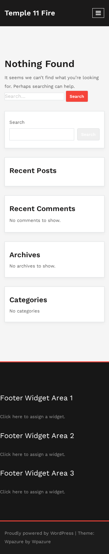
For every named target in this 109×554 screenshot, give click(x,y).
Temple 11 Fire (30, 13)
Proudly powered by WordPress (39, 533)
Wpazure (14, 541)
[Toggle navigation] (98, 13)
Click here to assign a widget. (32, 416)
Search (17, 122)
